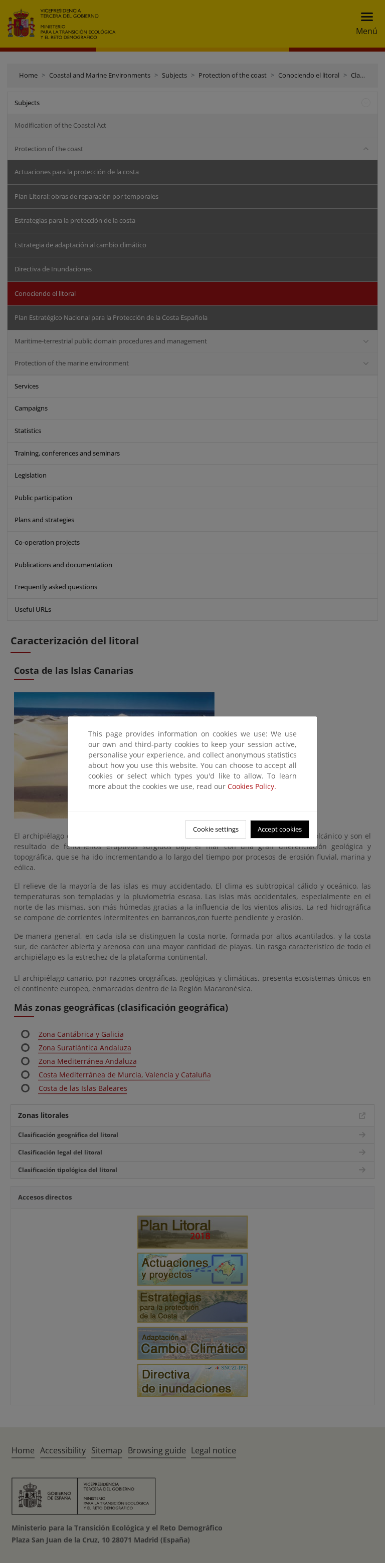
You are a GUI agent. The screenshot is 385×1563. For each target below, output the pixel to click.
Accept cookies (280, 829)
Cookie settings (216, 829)
